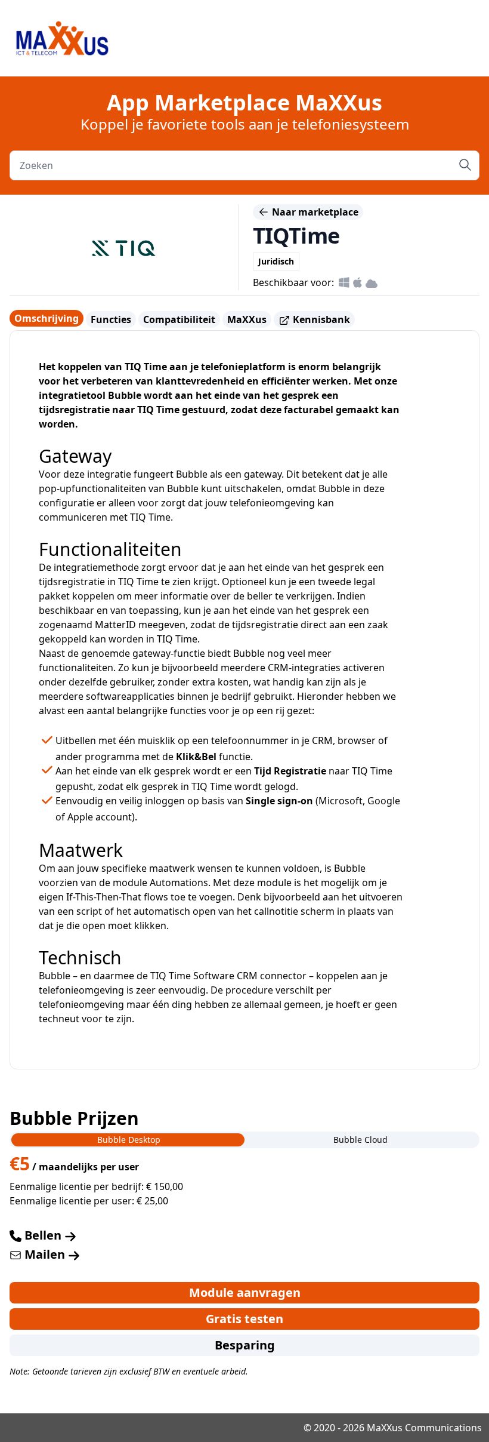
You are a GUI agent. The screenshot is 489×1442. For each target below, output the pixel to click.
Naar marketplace (314, 212)
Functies (111, 319)
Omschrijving (46, 318)
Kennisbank (320, 319)
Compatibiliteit (179, 319)
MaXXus (247, 319)
